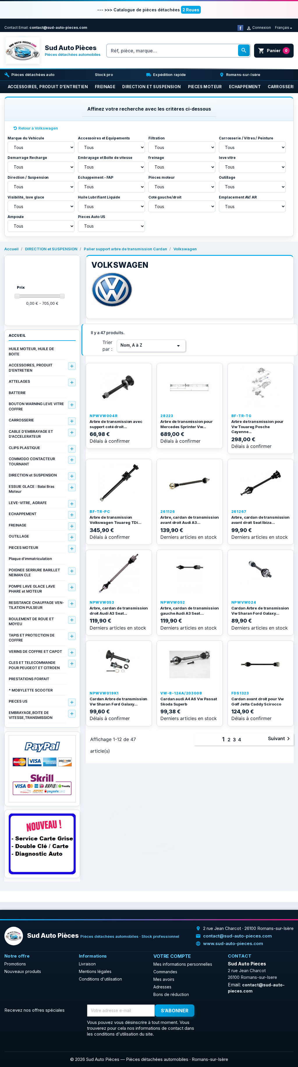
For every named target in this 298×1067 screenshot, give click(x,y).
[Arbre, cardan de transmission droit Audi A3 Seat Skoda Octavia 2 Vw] (119, 574)
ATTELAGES (19, 381)
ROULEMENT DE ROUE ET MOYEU (31, 621)
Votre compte (172, 956)
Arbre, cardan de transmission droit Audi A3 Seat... (119, 611)
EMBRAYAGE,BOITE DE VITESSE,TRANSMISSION (30, 715)
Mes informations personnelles (182, 964)
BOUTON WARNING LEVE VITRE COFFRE (36, 406)
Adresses (162, 986)
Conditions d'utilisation (100, 978)
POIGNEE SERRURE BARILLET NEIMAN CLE (34, 572)
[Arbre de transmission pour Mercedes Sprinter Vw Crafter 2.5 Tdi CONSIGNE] (189, 387)
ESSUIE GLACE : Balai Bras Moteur (31, 489)
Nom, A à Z (151, 345)
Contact (11, 27)
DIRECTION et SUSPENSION (33, 475)
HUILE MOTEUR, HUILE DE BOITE (31, 351)
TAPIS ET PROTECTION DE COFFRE (32, 638)
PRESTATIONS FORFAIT (29, 679)
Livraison (87, 963)
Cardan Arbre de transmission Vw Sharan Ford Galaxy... (260, 611)
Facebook (209, 1011)
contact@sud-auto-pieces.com (58, 27)
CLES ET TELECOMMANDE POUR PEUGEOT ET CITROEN (34, 665)
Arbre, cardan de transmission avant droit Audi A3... (189, 520)
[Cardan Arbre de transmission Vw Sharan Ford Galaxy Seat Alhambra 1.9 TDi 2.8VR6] (119, 664)
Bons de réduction (171, 994)
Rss (222, 1011)
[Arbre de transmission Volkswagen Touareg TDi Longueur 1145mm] (119, 483)
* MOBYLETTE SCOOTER (31, 690)
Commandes (165, 971)
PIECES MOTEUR (23, 547)
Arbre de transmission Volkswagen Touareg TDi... (115, 520)
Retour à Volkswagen (38, 128)
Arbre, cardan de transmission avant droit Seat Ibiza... (260, 520)
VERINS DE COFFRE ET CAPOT (35, 651)
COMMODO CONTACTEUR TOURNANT (32, 461)
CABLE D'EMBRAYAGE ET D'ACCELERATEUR (31, 434)
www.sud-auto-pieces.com (233, 943)
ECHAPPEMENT (22, 514)
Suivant (280, 738)
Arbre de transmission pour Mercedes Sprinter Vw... (186, 424)
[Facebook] (240, 27)
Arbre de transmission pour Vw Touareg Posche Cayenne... (257, 426)
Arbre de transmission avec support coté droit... (116, 424)
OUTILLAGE (19, 536)
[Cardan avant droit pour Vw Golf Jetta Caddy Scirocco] (260, 664)
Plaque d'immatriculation (30, 558)
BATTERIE (17, 393)
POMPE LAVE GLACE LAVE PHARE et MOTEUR (32, 589)
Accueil (17, 335)
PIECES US (18, 701)
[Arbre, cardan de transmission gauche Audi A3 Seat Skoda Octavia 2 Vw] (189, 574)
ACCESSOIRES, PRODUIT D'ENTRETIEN (30, 368)
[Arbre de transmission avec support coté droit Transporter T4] (119, 387)
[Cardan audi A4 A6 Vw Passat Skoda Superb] (189, 664)
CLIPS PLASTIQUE (24, 448)
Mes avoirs (163, 979)
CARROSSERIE (21, 420)
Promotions (15, 963)
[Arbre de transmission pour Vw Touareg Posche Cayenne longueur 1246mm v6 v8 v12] (260, 387)
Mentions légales (95, 971)
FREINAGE (17, 525)
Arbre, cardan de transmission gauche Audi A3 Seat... (189, 611)
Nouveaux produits (22, 971)
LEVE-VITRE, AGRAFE (28, 503)
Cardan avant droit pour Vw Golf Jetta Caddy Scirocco (257, 701)
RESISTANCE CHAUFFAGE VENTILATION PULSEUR (36, 605)
